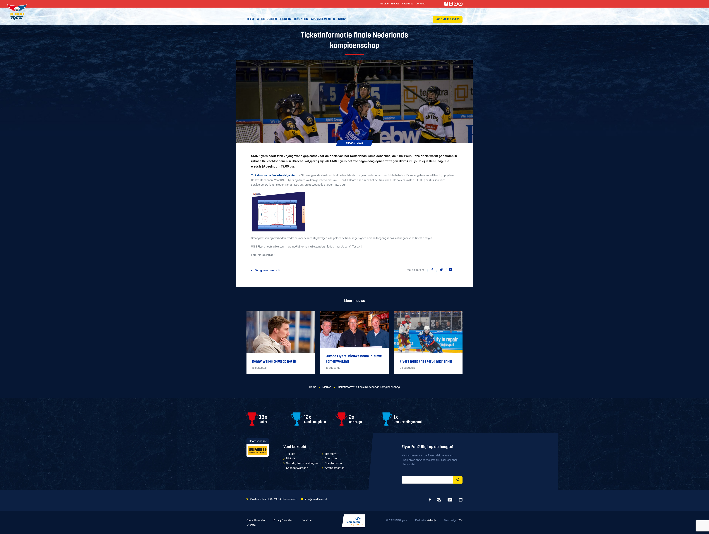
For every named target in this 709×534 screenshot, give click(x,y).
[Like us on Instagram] (451, 4)
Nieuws (326, 387)
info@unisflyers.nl (316, 499)
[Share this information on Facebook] (432, 270)
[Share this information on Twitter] (441, 270)
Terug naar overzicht (267, 270)
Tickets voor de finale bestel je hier (273, 175)
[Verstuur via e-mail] (450, 270)
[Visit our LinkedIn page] (460, 4)
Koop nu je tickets (448, 19)
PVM (460, 520)
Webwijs (431, 520)
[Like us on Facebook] (446, 4)
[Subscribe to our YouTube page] (456, 4)
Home (312, 387)
